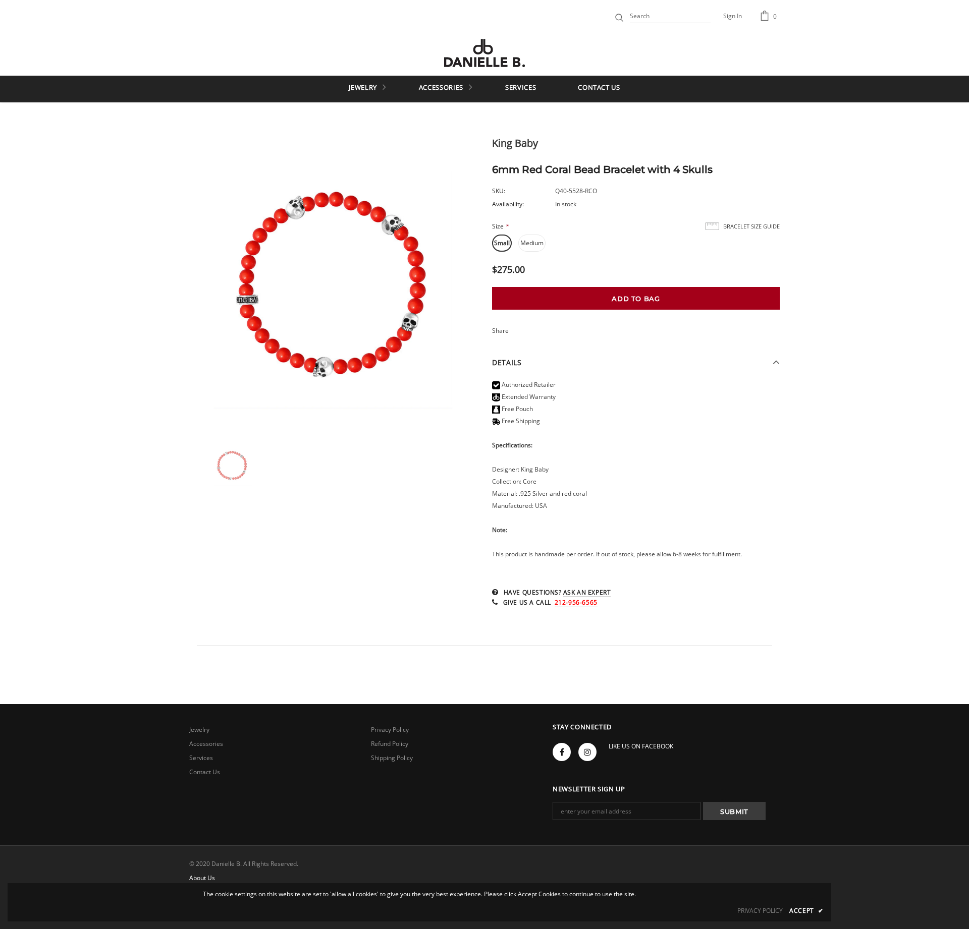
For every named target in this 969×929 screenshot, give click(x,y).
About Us (202, 878)
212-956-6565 (576, 602)
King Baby (515, 143)
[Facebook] (562, 752)
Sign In (732, 16)
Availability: (508, 204)
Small (502, 243)
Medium (532, 243)
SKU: (498, 191)
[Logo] (484, 53)
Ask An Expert (587, 592)
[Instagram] (587, 752)
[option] (333, 284)
